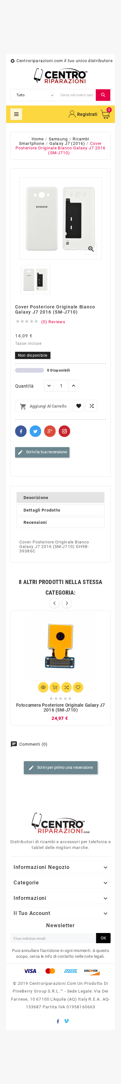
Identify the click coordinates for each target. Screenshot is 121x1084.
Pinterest (64, 431)
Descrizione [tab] (36, 497)
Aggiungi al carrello (43, 406)
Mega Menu (16, 114)
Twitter (35, 431)
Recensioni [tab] (35, 522)
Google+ (50, 431)
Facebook (21, 431)
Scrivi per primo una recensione (60, 768)
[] (103, 95)
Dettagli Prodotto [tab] (42, 510)
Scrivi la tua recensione (42, 452)
